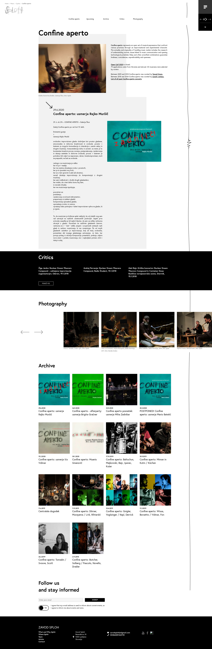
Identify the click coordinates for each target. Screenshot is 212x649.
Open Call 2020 (117, 64)
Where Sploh (43, 634)
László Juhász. (158, 76)
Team (41, 637)
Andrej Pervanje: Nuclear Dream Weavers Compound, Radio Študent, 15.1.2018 (102, 269)
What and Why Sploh (47, 632)
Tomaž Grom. (157, 74)
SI (205, 27)
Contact (42, 641)
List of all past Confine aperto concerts (126, 79)
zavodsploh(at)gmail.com (120, 632)
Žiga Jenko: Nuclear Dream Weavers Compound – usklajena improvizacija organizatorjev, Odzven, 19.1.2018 (55, 271)
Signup (95, 600)
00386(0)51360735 (117, 635)
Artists (41, 639)
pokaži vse (46, 283)
